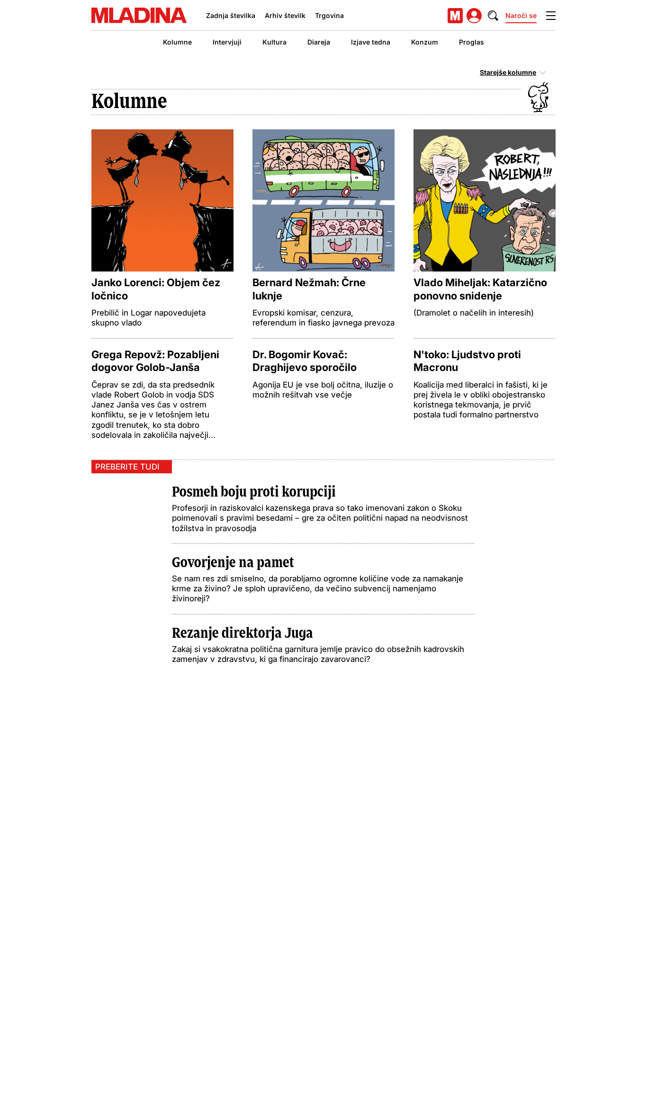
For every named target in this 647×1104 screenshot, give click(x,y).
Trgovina (329, 15)
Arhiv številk (285, 15)
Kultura (274, 42)
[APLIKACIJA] (455, 15)
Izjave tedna (370, 42)
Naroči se (521, 15)
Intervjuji (227, 42)
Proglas (471, 42)
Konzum (424, 42)
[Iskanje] (493, 15)
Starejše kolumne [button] (508, 72)
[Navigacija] (551, 15)
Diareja (318, 42)
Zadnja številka (230, 15)
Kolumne (177, 42)
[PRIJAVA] (474, 15)
